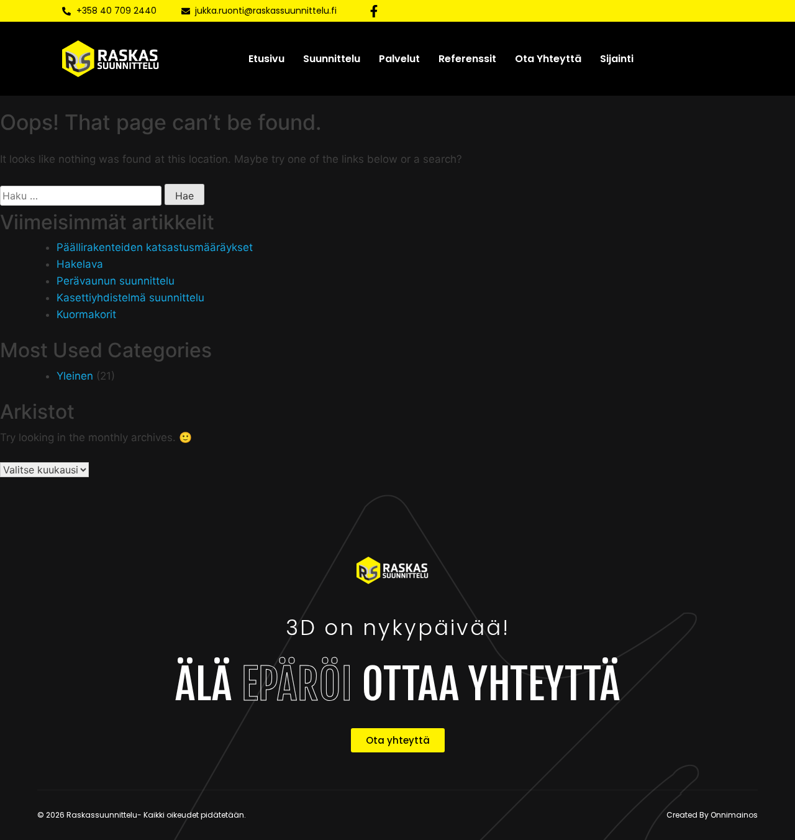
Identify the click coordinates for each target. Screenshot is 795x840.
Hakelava (80, 264)
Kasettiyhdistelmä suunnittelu (130, 297)
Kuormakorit (86, 314)
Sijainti (617, 59)
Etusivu (266, 59)
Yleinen (75, 376)
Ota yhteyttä (548, 59)
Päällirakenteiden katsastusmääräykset (155, 247)
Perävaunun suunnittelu (116, 281)
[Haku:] (80, 196)
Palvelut (399, 59)
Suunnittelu (331, 59)
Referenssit (467, 59)
